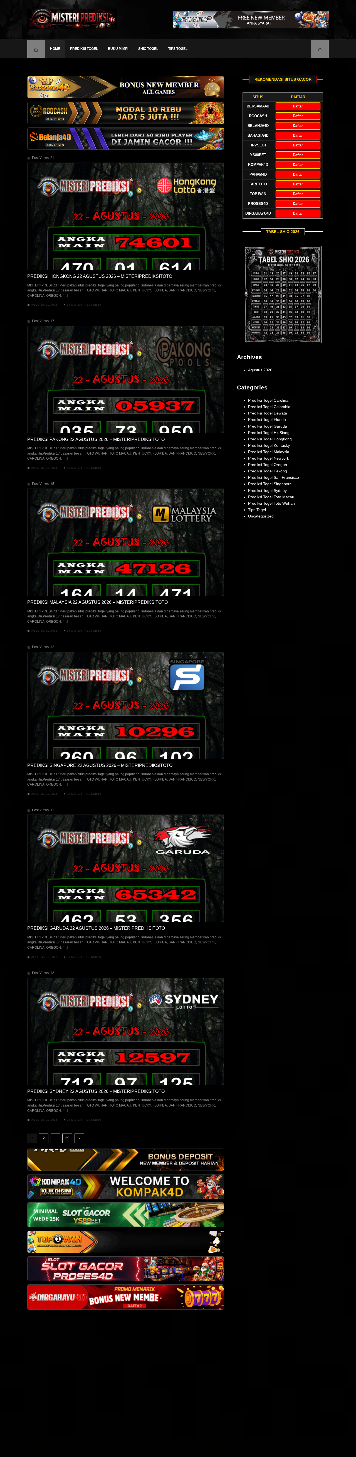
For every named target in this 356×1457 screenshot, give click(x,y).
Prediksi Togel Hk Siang (269, 432)
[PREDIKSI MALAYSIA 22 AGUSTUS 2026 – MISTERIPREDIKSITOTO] (125, 542)
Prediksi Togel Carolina (268, 400)
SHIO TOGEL (148, 49)
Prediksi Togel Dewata (267, 413)
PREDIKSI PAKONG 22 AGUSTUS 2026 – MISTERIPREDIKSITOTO (96, 439)
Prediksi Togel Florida (267, 419)
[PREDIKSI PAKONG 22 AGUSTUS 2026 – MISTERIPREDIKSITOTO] (125, 379)
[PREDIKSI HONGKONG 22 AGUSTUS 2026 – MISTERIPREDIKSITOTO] (125, 216)
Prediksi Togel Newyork (268, 458)
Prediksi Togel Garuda (267, 426)
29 (67, 1138)
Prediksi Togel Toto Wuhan (271, 503)
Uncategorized (261, 516)
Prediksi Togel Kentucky (269, 445)
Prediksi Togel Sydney (267, 490)
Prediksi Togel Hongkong (270, 439)
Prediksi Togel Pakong (267, 471)
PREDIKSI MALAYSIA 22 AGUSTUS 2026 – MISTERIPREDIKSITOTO (97, 602)
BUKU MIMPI (118, 49)
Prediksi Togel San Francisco (273, 477)
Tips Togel (177, 49)
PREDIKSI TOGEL (84, 49)
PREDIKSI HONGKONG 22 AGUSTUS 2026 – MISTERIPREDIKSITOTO (99, 276)
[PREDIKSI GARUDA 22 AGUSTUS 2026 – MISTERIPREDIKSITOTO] (125, 868)
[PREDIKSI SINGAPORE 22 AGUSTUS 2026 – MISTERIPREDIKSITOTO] (125, 705)
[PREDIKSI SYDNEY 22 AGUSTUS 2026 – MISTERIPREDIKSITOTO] (125, 1031)
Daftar (298, 106)
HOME (55, 49)
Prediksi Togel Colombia (269, 406)
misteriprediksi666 (86, 304)
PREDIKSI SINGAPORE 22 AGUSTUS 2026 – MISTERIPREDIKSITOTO (99, 765)
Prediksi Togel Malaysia (268, 452)
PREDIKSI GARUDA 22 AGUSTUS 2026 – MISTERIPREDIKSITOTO (96, 928)
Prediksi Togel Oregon (267, 464)
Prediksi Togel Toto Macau (271, 497)
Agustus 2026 (260, 370)
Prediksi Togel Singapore (270, 484)
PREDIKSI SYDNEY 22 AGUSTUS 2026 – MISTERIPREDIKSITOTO (96, 1091)
